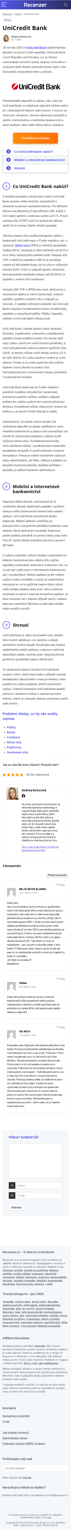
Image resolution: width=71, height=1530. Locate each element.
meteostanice (53, 1312)
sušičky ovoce (58, 1315)
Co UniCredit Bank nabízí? (33, 151)
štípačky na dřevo (14, 1319)
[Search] (66, 4)
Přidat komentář (57, 875)
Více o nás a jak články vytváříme (40, 847)
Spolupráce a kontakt (33, 850)
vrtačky (54, 1319)
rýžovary (8, 1270)
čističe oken (22, 1301)
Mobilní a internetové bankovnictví (39, 160)
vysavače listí (11, 1322)
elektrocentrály (12, 1305)
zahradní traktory (32, 1322)
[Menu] (4, 4)
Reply (62, 885)
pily (22, 1315)
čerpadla (8, 1301)
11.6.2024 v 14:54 (27, 1035)
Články (18, 14)
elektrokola (30, 1305)
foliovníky (8, 1308)
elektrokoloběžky (49, 1305)
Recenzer (7, 14)
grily (18, 1308)
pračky (18, 1270)
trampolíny (33, 1319)
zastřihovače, (52, 1322)
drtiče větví (39, 1301)
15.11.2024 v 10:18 (28, 893)
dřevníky (53, 1301)
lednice (53, 1270)
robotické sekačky (36, 1315)
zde (49, 1517)
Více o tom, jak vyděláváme (41, 1363)
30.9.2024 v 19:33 (27, 987)
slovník (27, 1477)
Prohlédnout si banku (35, 138)
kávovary (8, 1312)
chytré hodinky (45, 1308)
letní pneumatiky (32, 1312)
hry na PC (28, 1308)
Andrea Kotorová (21, 36)
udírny (45, 1319)
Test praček (28, 1325)
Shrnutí (19, 168)
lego (17, 1312)
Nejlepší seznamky (49, 1325)
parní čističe (10, 1315)
